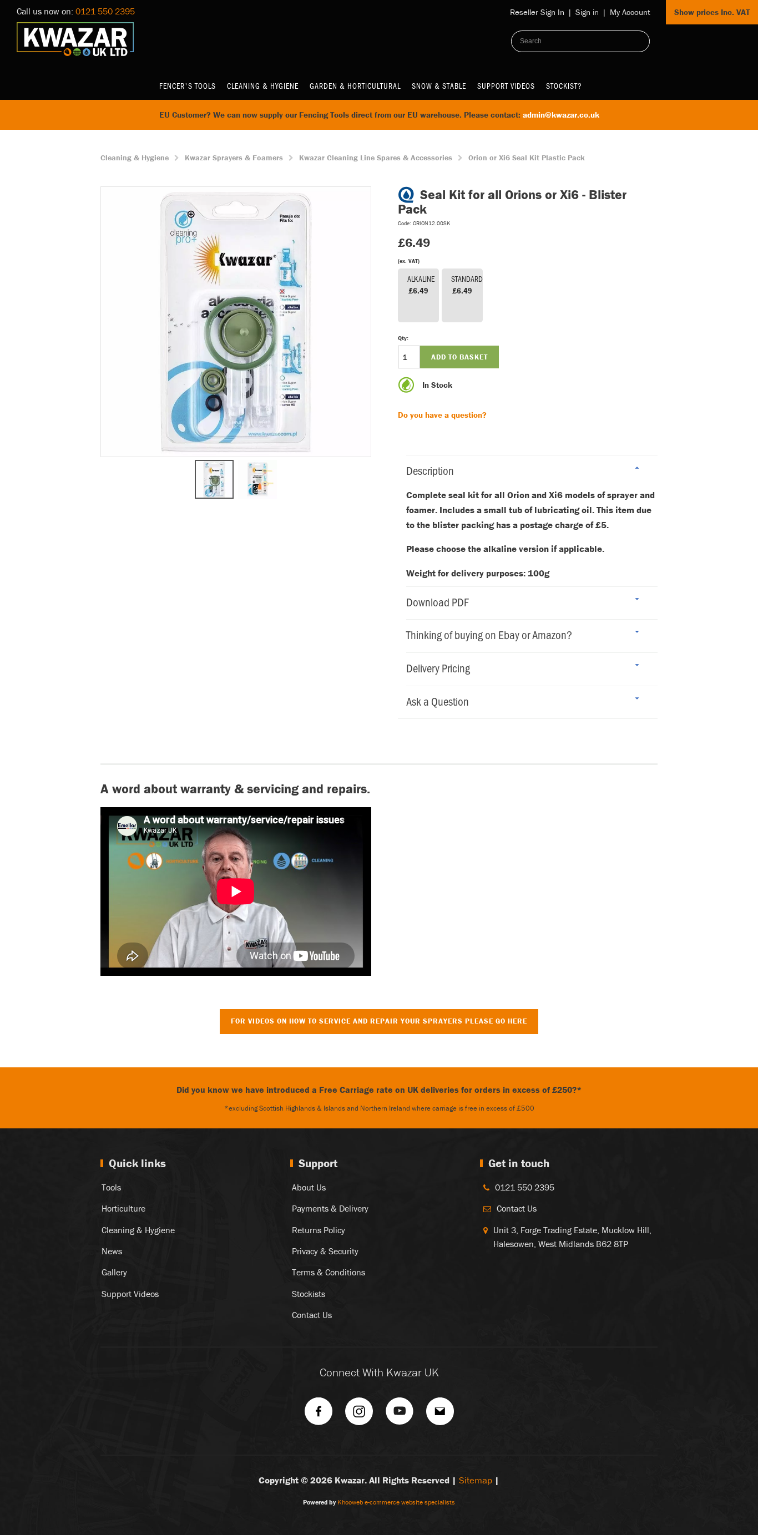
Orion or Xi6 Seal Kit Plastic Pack (526, 158)
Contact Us (312, 1314)
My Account (630, 12)
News (112, 1251)
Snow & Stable (439, 85)
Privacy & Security (325, 1251)
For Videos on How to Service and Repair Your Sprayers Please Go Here (379, 1021)
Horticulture (123, 1208)
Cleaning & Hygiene (263, 85)
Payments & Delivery (330, 1208)
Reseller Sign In (537, 12)
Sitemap (475, 1480)
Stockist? (564, 85)
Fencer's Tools (187, 85)
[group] (235, 321)
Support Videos (506, 85)
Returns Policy (318, 1229)
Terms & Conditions (328, 1272)
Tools (111, 1187)
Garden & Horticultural (355, 85)
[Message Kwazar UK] (440, 1414)
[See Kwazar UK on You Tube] (399, 1414)
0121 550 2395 (105, 11)
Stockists (308, 1293)
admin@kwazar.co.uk (561, 114)
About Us (309, 1187)
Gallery (114, 1272)
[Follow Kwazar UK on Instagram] (359, 1414)
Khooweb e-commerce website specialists (396, 1502)
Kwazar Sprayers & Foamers (234, 158)
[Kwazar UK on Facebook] (318, 1414)
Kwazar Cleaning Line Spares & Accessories (375, 158)
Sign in (587, 12)
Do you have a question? (442, 414)
